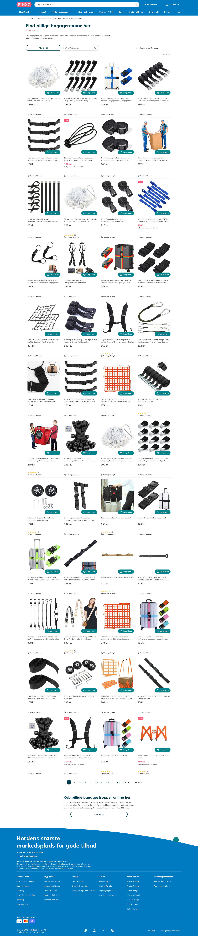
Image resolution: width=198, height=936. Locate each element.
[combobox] (86, 4)
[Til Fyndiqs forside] (24, 4)
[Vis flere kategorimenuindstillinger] (179, 12)
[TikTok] (85, 930)
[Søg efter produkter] (136, 4)
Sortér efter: (145, 48)
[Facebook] (112, 930)
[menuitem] (25, 12)
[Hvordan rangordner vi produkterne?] (137, 48)
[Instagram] (94, 930)
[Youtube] (103, 930)
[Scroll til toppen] (176, 839)
